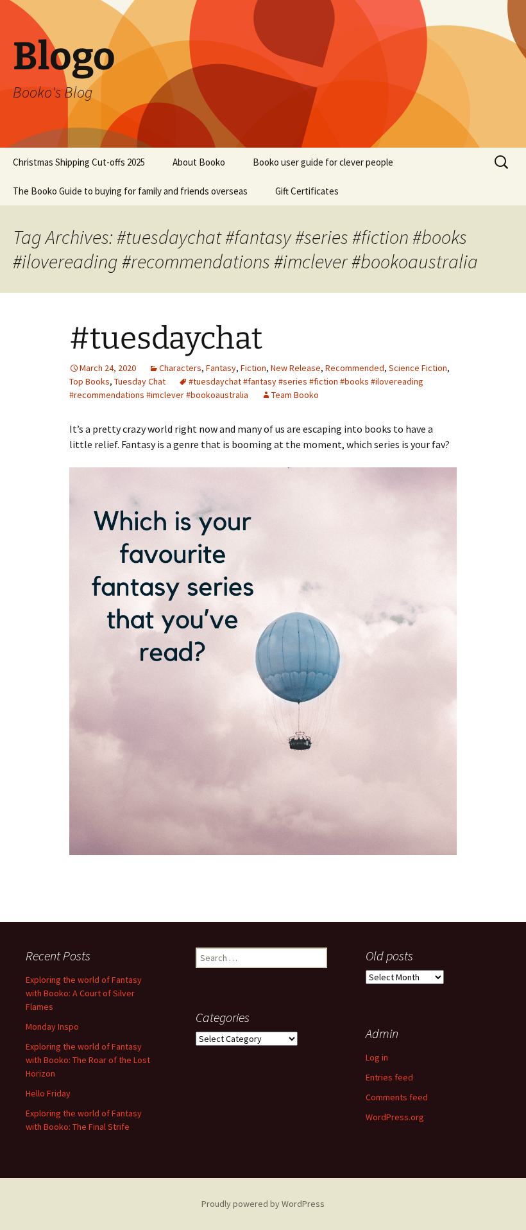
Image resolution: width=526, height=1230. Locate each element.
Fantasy (221, 368)
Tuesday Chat (139, 381)
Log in (377, 1057)
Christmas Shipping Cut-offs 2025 (79, 162)
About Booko (199, 162)
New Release (296, 368)
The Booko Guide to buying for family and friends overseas (130, 191)
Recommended (354, 368)
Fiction (253, 368)
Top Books (89, 381)
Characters (180, 368)
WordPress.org (395, 1117)
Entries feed (389, 1077)
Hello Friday (48, 1093)
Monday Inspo (52, 1026)
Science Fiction (418, 368)
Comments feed (397, 1097)
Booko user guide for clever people (323, 162)
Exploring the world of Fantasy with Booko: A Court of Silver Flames (84, 993)
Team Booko (295, 395)
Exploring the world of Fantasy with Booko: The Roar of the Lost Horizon (88, 1060)
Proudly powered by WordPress (263, 1203)
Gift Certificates (307, 191)
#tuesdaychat (165, 338)
